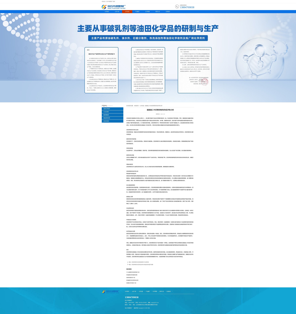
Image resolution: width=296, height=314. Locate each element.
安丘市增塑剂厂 (128, 308)
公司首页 (107, 11)
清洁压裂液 (106, 121)
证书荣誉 (147, 11)
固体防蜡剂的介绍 (130, 277)
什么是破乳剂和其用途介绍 (132, 272)
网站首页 (136, 105)
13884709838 (187, 7)
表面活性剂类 (106, 118)
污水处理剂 (106, 111)
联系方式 (158, 11)
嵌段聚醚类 (106, 115)
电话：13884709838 (129, 302)
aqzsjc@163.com (155, 302)
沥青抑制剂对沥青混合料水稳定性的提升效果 (142, 264)
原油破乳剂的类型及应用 (132, 280)
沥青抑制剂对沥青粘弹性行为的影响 (140, 262)
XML (149, 308)
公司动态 (127, 11)
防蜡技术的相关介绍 (131, 283)
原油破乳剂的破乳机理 (131, 274)
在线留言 (168, 11)
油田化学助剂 (106, 108)
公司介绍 (117, 11)
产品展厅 (137, 11)
